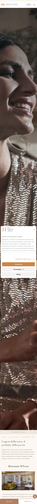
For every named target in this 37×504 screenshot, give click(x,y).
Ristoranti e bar (18, 432)
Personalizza (17, 269)
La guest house (14, 437)
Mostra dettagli (24, 259)
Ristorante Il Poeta (18, 466)
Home (4, 437)
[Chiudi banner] (34, 229)
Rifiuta (18, 274)
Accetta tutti (18, 264)
